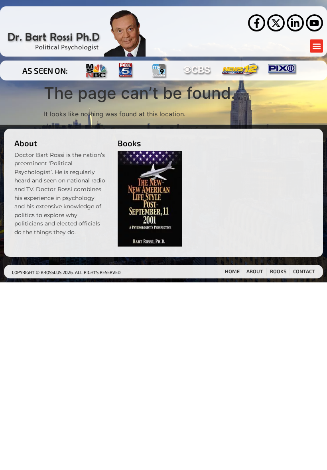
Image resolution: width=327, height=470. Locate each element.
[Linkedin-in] (295, 22)
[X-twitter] (275, 22)
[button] (316, 46)
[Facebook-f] (256, 22)
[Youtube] (314, 22)
